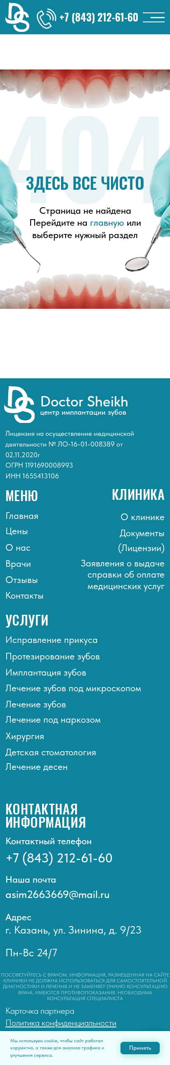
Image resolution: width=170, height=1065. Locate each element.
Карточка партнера (39, 1010)
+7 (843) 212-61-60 (98, 17)
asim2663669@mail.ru (57, 894)
